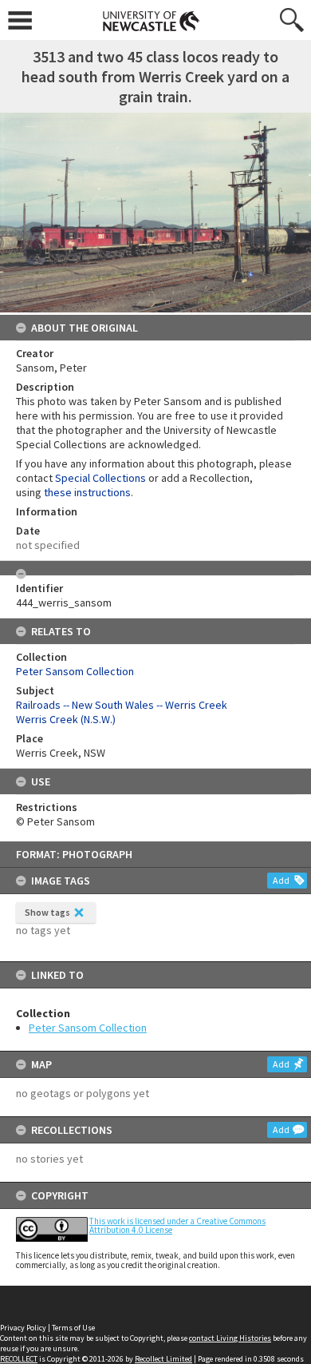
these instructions (87, 492)
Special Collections (100, 478)
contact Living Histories (230, 1338)
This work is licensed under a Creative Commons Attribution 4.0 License (177, 1225)
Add (281, 880)
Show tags (47, 912)
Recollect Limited (163, 1359)
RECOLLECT (18, 1359)
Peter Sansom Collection (88, 1027)
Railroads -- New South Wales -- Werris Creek (121, 705)
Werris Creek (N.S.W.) (66, 719)
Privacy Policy (23, 1327)
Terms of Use (73, 1327)
